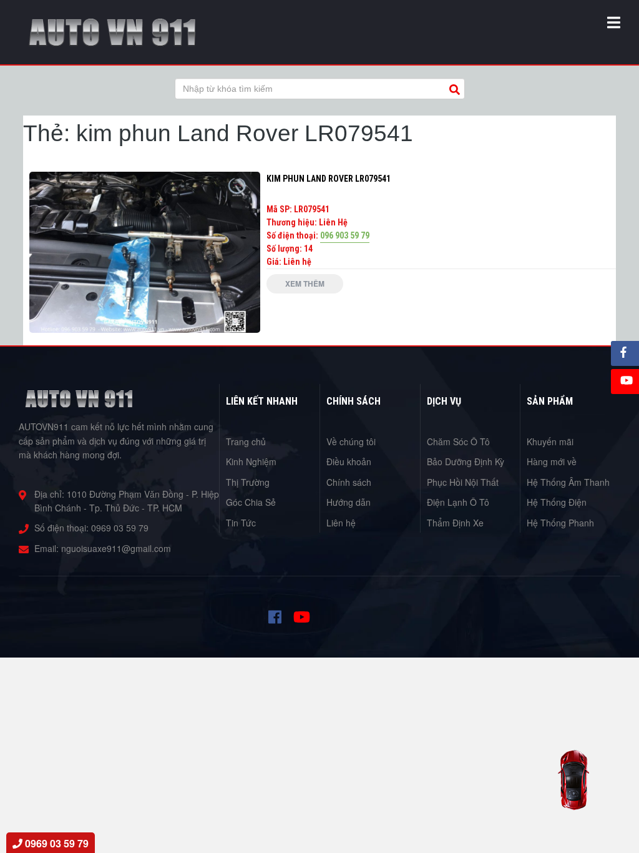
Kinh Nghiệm (251, 461)
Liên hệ (341, 522)
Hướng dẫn (348, 502)
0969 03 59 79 (120, 527)
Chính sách (348, 482)
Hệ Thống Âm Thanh (568, 482)
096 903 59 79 (344, 235)
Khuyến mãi (550, 441)
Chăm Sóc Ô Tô (458, 441)
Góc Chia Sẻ (251, 502)
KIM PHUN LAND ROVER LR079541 (328, 179)
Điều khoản (348, 461)
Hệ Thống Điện (557, 502)
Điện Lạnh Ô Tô (458, 502)
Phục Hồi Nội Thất (463, 482)
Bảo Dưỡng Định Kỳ (465, 461)
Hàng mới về (552, 461)
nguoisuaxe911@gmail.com (116, 548)
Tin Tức (241, 522)
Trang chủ (246, 441)
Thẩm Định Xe (455, 522)
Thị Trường (248, 482)
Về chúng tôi (351, 441)
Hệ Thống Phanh (560, 522)
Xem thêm (304, 283)
